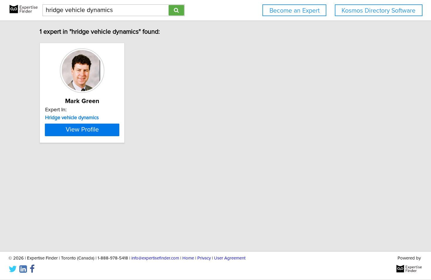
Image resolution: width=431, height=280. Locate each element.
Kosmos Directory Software (378, 11)
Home (188, 258)
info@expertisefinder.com (155, 258)
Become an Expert (294, 11)
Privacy (204, 258)
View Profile (82, 130)
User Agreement (229, 258)
